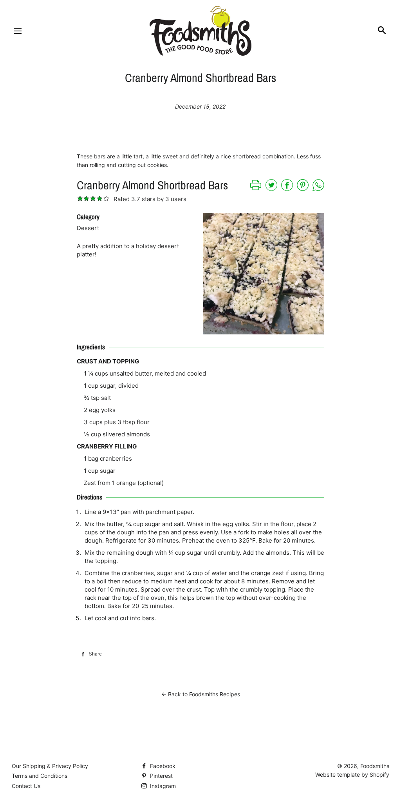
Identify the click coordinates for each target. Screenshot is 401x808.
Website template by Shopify (352, 774)
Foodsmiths (374, 766)
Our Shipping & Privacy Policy (50, 766)
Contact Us (26, 786)
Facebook (161, 766)
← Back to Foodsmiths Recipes (200, 694)
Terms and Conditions (39, 775)
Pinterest (160, 775)
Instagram (162, 786)
